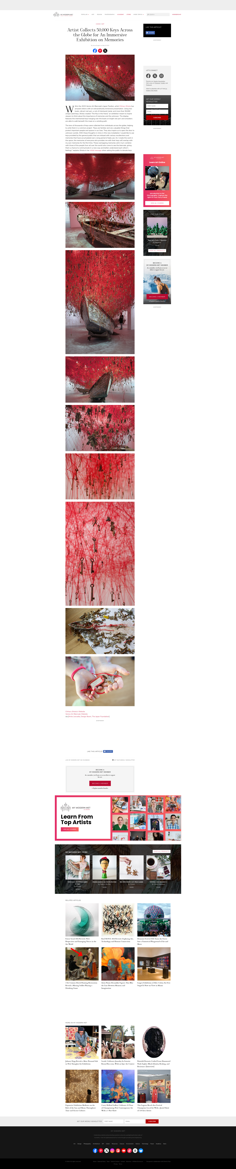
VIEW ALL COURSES (157, 203)
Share (109, 751)
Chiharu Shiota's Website (75, 711)
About (95, 1161)
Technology (145, 1144)
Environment (129, 1144)
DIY (103, 1144)
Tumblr (163, 83)
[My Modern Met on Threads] (135, 1150)
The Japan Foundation (100, 716)
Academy (120, 14)
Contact (123, 1161)
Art (93, 14)
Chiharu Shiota (125, 106)
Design (99, 14)
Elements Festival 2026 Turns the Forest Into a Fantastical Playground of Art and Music (152, 941)
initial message (95, 150)
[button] (139, 14)
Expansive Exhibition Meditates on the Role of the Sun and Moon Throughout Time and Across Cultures (80, 1108)
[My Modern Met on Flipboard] (118, 1150)
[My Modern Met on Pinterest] (101, 1150)
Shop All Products (157, 250)
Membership (176, 14)
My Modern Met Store (76, 852)
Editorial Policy (102, 1161)
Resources (115, 1144)
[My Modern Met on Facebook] (95, 1150)
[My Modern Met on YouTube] (123, 1150)
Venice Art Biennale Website (76, 714)
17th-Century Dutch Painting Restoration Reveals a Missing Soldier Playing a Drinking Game (81, 985)
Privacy (116, 1164)
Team (108, 1161)
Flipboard (149, 85)
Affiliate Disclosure (137, 1161)
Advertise (128, 1161)
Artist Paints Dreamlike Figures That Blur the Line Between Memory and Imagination (117, 985)
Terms (120, 1164)
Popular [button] (84, 14)
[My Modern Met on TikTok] (129, 1150)
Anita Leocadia (74, 716)
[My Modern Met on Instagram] (112, 1150)
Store (129, 14)
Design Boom (86, 716)
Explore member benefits (100, 788)
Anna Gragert (96, 45)
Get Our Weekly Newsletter (124, 760)
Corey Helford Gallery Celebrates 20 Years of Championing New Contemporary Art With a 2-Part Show (117, 1108)
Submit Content (115, 1161)
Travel (152, 1144)
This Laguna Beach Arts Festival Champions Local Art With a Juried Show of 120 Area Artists (153, 1108)
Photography (110, 14)
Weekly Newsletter (159, 81)
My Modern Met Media (156, 89)
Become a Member (100, 784)
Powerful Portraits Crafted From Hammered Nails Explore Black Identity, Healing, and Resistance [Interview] (153, 1064)
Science (138, 1144)
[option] (120, 832)
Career (108, 1144)
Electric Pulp (167, 1161)
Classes (122, 1144)
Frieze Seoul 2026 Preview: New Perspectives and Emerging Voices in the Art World (80, 941)
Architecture (96, 1144)
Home (98, 24)
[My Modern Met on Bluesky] (141, 1150)
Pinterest (157, 83)
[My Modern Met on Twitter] (106, 1150)
